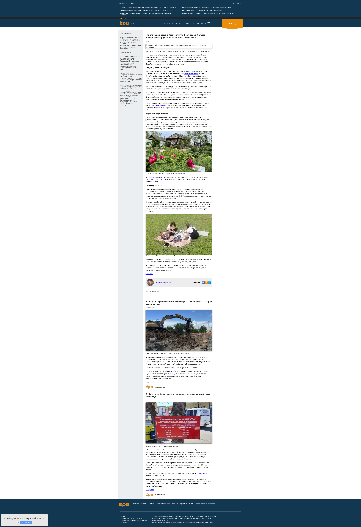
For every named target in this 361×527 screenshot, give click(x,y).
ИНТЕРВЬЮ (177, 23)
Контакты (152, 504)
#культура (149, 274)
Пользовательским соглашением (19, 519)
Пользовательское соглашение (205, 504)
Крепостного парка (191, 74)
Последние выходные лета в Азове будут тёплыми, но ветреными (206, 7)
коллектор (177, 371)
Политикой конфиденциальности (35, 519)
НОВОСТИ (189, 23)
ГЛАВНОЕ (166, 23)
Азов (133, 23)
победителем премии (158, 105)
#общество (150, 490)
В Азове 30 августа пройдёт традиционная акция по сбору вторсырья (208, 13)
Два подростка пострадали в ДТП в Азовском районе (202, 10)
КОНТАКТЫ (201, 23)
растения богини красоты (155, 179)
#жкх (147, 382)
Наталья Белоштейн (163, 282)
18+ (230, 23)
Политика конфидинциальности (182, 504)
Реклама (143, 504)
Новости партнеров (163, 504)
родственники (202, 473)
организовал (166, 481)
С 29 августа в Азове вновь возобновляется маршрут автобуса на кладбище (148, 7)
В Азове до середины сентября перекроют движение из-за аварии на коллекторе (145, 14)
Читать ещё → (237, 3)
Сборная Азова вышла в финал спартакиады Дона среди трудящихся (145, 10)
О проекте (135, 504)
